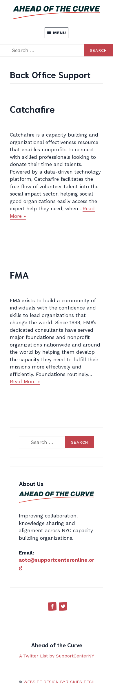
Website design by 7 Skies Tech (58, 681)
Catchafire (32, 109)
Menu (59, 32)
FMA (19, 274)
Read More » (25, 381)
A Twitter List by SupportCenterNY (56, 656)
